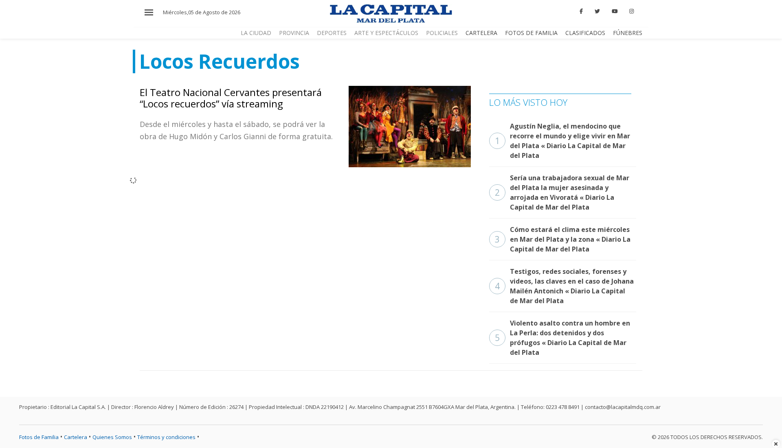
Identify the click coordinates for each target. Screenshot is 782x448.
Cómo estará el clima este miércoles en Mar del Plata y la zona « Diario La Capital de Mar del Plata (562, 239)
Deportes (332, 33)
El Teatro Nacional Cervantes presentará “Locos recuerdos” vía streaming (231, 98)
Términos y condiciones (166, 437)
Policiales (442, 33)
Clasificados (585, 33)
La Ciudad (256, 33)
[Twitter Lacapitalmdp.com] (597, 11)
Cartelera (481, 33)
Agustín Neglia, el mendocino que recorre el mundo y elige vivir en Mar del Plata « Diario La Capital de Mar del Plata (562, 141)
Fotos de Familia (531, 33)
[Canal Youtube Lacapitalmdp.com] (614, 11)
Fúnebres (627, 33)
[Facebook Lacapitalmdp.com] (581, 11)
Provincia (294, 33)
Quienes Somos (112, 437)
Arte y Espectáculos (386, 33)
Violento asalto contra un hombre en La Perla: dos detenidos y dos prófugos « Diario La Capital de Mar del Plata (562, 338)
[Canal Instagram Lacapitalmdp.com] (631, 11)
